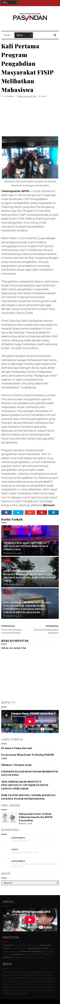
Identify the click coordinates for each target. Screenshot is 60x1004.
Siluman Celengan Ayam (16, 764)
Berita (43, 96)
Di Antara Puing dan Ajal (16, 748)
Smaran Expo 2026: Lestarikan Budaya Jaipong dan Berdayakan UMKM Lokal (26, 546)
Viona (14, 850)
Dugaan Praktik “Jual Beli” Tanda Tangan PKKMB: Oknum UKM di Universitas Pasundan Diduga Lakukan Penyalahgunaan (27, 607)
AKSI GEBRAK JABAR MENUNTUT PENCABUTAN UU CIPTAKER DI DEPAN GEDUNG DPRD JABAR (24, 785)
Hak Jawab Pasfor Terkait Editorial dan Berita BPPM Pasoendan (35, 817)
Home (7, 35)
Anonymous (18, 838)
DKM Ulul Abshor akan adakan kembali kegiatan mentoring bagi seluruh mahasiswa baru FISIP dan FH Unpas (30, 576)
